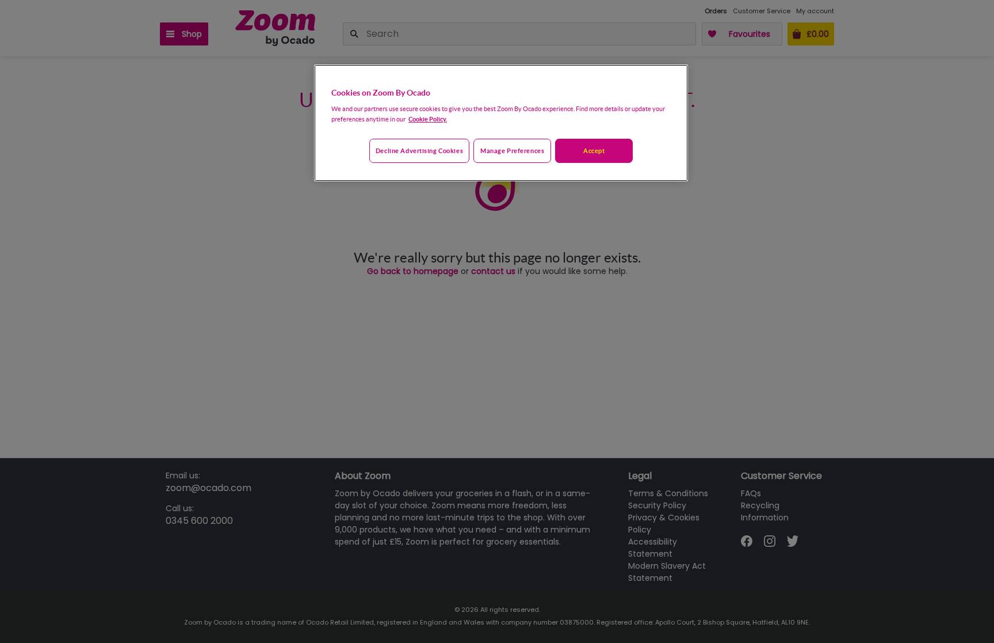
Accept (594, 150)
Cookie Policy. (427, 119)
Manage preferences (512, 150)
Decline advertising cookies (419, 150)
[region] (501, 123)
